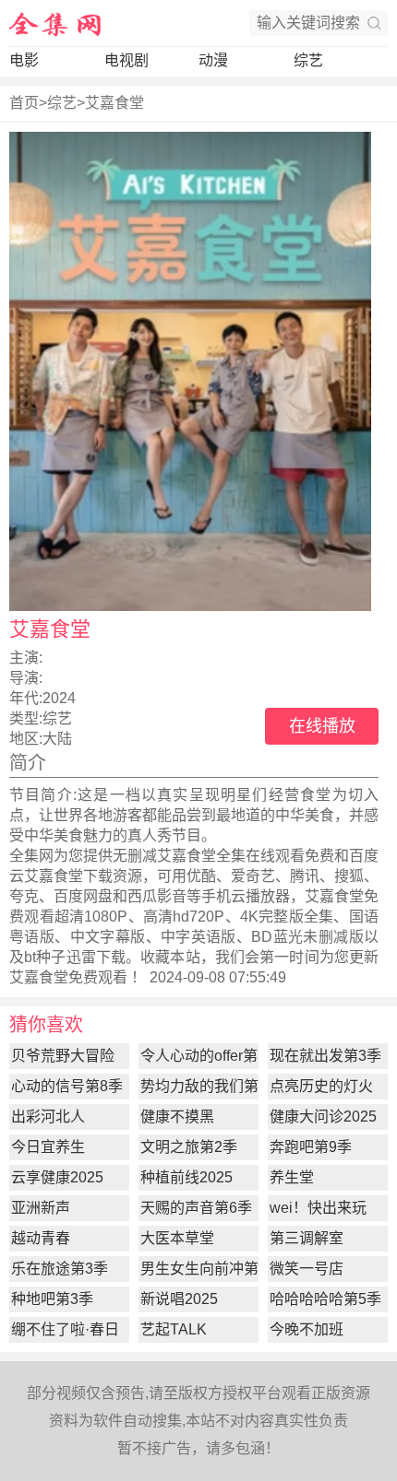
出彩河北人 (48, 1116)
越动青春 (40, 1238)
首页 (24, 103)
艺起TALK (173, 1329)
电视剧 (126, 60)
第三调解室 (306, 1238)
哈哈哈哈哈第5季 (325, 1299)
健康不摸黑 (177, 1116)
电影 (24, 60)
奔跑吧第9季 (311, 1147)
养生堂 (292, 1177)
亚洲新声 (40, 1208)
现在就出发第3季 (325, 1056)
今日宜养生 (48, 1147)
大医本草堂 (177, 1238)
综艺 (308, 60)
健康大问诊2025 (323, 1116)
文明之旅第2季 (188, 1147)
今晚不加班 (306, 1329)
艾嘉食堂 (114, 103)
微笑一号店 (306, 1268)
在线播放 (322, 726)
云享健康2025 (57, 1177)
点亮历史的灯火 (321, 1086)
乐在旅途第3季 (59, 1268)
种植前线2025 (186, 1177)
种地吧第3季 (52, 1299)
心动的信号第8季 (67, 1086)
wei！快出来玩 (318, 1208)
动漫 (213, 60)
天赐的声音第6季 (196, 1208)
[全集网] (55, 23)
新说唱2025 (179, 1299)
